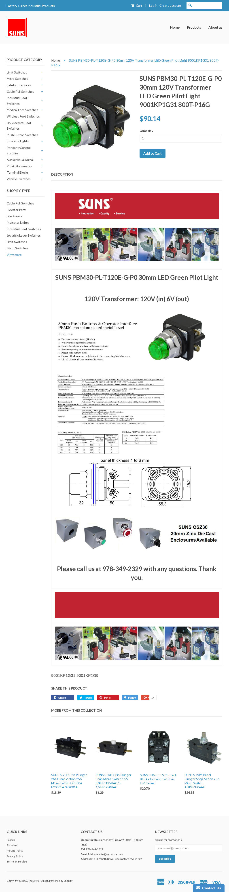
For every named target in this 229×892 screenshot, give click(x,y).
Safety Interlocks (19, 85)
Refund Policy (15, 850)
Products (194, 27)
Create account (170, 5)
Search (11, 840)
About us (215, 27)
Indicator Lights (18, 141)
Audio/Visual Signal (20, 160)
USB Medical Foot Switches (19, 125)
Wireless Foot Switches (23, 116)
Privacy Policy (15, 856)
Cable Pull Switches (20, 91)
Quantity (146, 131)
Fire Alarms (14, 216)
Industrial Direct (38, 880)
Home (175, 27)
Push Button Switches (22, 135)
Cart (138, 5)
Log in (153, 5)
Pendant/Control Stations (19, 150)
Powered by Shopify (60, 880)
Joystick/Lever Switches (24, 235)
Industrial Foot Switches (17, 100)
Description (62, 174)
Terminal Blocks (18, 172)
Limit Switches (17, 72)
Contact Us (210, 888)
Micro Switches (17, 78)
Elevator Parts (17, 210)
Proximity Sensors (19, 166)
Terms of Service (17, 861)
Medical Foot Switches (22, 110)
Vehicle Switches (19, 179)
